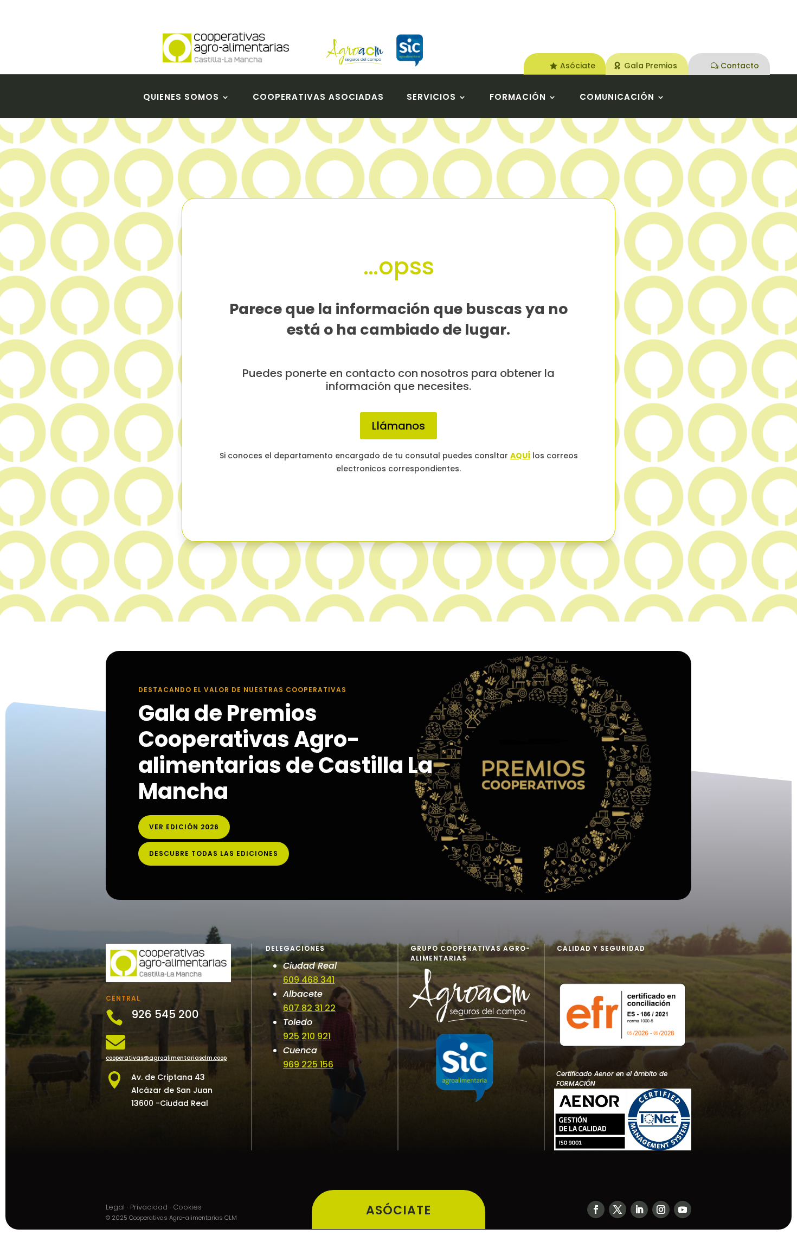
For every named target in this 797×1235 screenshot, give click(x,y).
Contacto (740, 65)
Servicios (431, 98)
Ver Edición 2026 (184, 826)
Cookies (187, 1207)
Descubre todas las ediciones (213, 853)
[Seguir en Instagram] (661, 1209)
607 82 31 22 (309, 1008)
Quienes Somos (181, 98)
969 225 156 (308, 1064)
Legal (115, 1207)
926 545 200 (165, 1014)
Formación (518, 98)
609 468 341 (309, 980)
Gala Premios (650, 65)
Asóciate (577, 65)
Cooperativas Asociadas (318, 98)
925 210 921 (307, 1036)
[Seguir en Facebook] (596, 1209)
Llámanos (398, 425)
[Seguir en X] (617, 1209)
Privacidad (149, 1207)
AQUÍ (520, 455)
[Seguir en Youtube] (682, 1209)
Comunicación (617, 98)
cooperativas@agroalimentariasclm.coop (166, 1058)
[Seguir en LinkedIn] (639, 1209)
